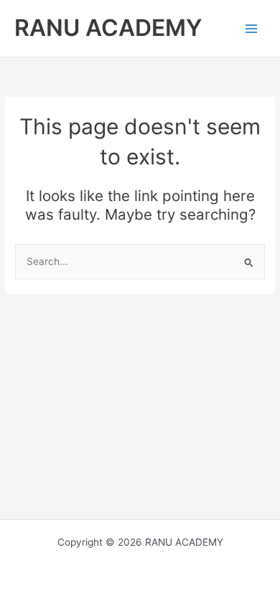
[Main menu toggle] (251, 28)
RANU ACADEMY (108, 28)
